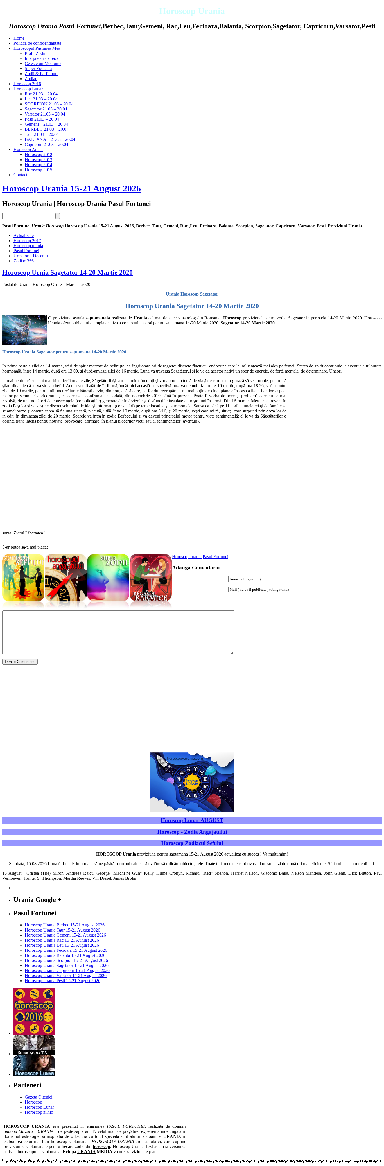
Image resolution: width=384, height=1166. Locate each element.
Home (18, 38)
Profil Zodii (35, 53)
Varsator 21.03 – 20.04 (45, 114)
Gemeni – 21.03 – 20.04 (46, 124)
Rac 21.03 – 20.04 (41, 93)
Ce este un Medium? (43, 63)
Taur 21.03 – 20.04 (42, 134)
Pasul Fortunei (215, 556)
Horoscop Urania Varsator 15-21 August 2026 (66, 975)
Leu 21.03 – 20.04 (41, 98)
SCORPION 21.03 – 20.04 (49, 104)
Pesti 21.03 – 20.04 (42, 119)
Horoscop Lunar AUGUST (192, 820)
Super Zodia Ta (38, 68)
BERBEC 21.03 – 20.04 (47, 129)
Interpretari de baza (42, 58)
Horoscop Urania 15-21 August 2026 (71, 188)
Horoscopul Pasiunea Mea (36, 48)
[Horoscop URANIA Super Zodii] (108, 608)
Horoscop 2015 (38, 169)
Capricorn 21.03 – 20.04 (46, 144)
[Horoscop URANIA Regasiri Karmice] (151, 608)
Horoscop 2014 (38, 164)
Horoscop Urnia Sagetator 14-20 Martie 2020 (67, 272)
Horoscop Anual (28, 149)
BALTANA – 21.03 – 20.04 (50, 139)
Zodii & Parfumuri (41, 73)
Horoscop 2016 (27, 83)
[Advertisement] (334, 417)
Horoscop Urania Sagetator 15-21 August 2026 (67, 965)
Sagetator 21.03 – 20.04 (46, 109)
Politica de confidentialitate (37, 43)
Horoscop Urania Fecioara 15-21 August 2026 (66, 950)
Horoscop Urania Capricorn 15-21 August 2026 (67, 970)
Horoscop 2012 (38, 154)
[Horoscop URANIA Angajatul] (66, 608)
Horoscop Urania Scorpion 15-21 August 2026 (66, 960)
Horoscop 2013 (38, 159)
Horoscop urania (187, 556)
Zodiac (31, 78)
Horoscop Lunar (28, 88)
